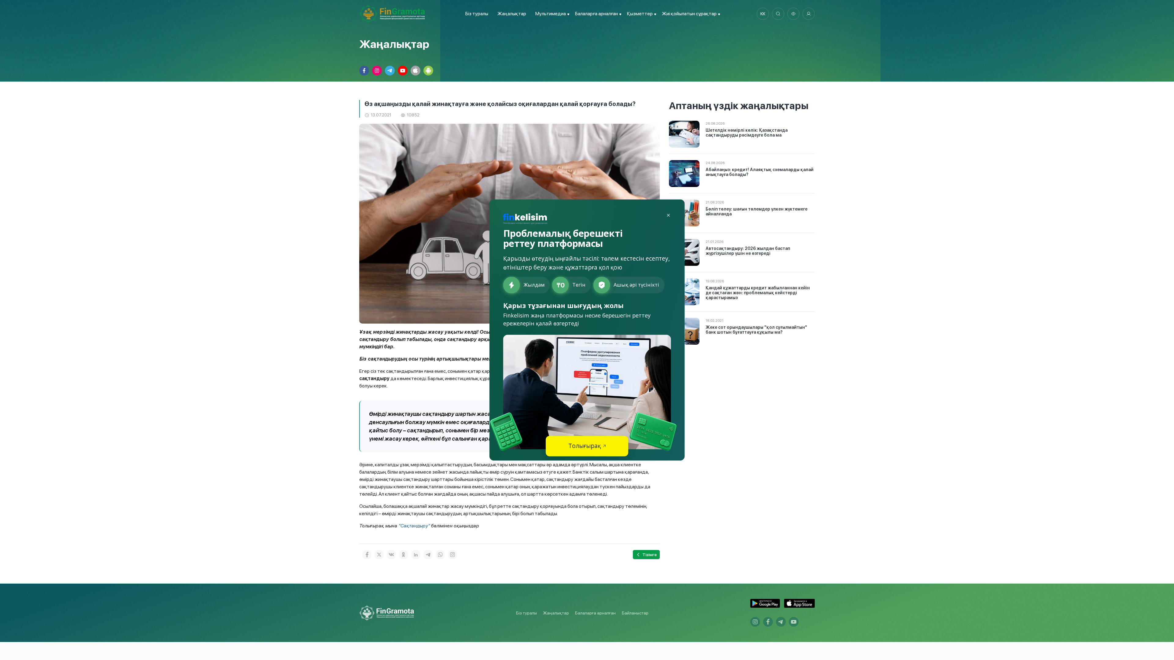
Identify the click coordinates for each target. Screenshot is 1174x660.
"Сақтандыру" (414, 526)
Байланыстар (635, 612)
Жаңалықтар (511, 13)
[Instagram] (452, 554)
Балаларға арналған (595, 612)
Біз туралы (476, 13)
